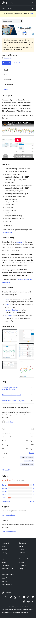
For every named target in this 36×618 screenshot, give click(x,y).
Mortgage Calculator (12, 310)
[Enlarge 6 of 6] (32, 361)
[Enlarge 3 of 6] (15, 363)
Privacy (4, 553)
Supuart (4, 562)
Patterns (22, 553)
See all (32, 501)
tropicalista (8, 58)
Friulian (8, 593)
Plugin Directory (7, 8)
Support (6, 89)
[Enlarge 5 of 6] (32, 346)
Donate (22, 565)
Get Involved (23, 559)
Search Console (29, 461)
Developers (6, 565)
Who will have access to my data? (13, 401)
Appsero (19, 242)
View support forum (8, 515)
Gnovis (4, 546)
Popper (7, 304)
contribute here (7, 232)
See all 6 (31, 453)
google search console (27, 457)
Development (8, 84)
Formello (7, 299)
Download (6, 63)
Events (21, 562)
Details (6, 70)
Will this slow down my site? (11, 395)
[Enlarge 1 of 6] (15, 332)
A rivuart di (5, 543)
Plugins (21, 549)
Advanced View (7, 470)
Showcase (22, 543)
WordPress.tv (7, 569)
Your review (6, 501)
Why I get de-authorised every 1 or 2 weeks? (10, 388)
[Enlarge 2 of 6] (15, 346)
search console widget (27, 464)
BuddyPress (7, 584)
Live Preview (17, 63)
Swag (22, 569)
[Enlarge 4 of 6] (32, 332)
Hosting (4, 549)
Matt (4, 578)
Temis (21, 546)
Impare (4, 559)
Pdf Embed (8, 315)
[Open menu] (33, 3)
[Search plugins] (21, 21)
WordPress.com (8, 575)
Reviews (7, 75)
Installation (7, 79)
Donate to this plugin (9, 532)
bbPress (5, 581)
